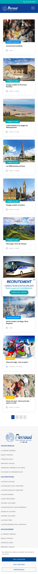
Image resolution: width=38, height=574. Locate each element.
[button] (34, 280)
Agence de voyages (8, 511)
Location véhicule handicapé (12, 490)
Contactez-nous (7, 459)
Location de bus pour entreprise (13, 507)
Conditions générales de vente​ (13, 467)
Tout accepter (19, 559)
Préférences (19, 569)
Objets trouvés (7, 455)
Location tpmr (6, 520)
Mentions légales (8, 463)
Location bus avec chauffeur (12, 486)
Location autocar (7, 481)
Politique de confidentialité (12, 472)
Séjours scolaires (8, 516)
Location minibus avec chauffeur (13, 524)
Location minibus (7, 494)
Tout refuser (19, 564)
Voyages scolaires (8, 503)
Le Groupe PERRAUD (8, 450)
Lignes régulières (8, 499)
